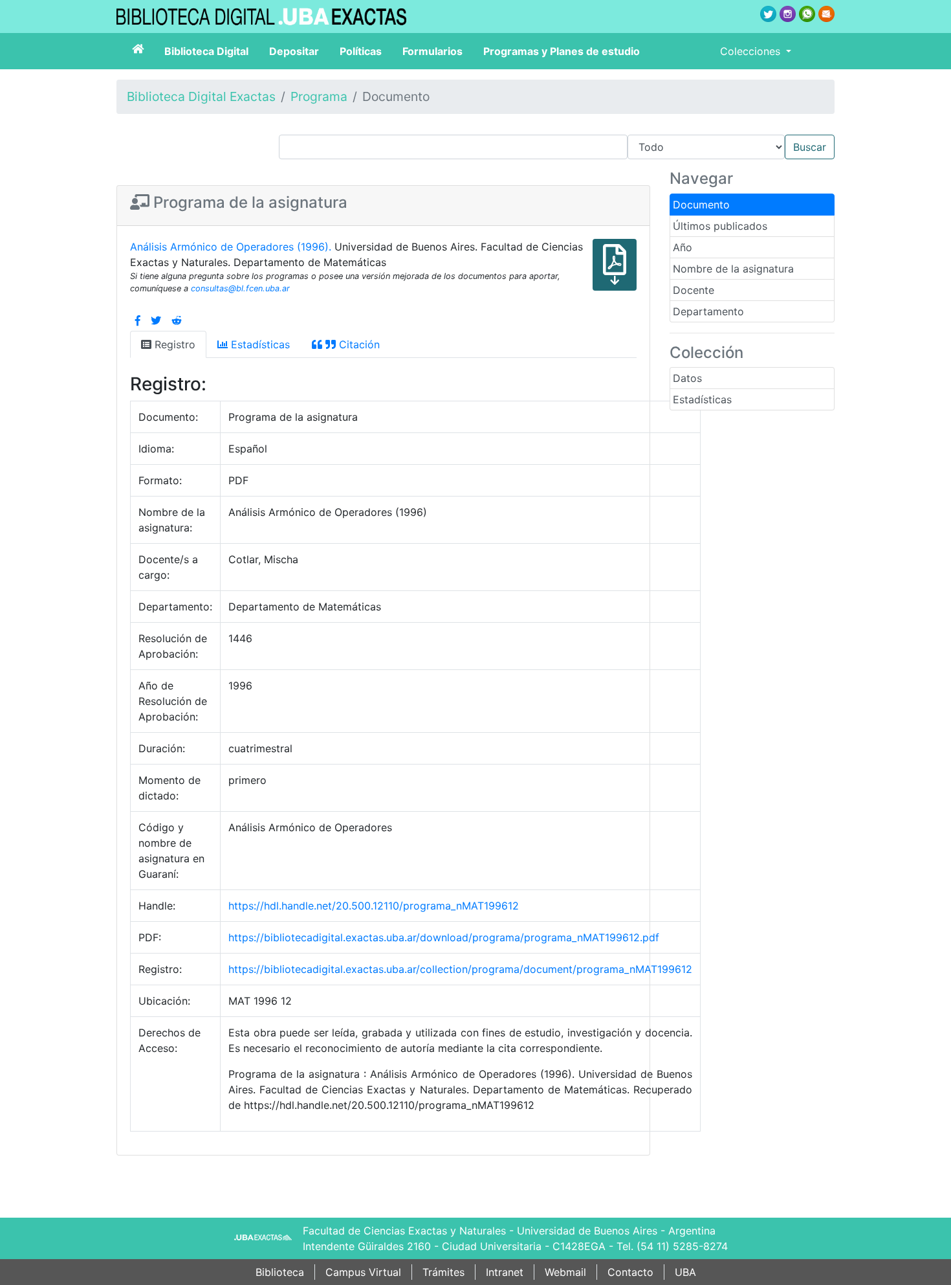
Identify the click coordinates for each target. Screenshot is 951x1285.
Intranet (504, 1272)
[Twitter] (156, 320)
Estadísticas (702, 399)
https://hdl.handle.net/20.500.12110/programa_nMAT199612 (373, 905)
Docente (693, 290)
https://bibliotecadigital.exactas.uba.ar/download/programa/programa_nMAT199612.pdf (443, 937)
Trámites (443, 1272)
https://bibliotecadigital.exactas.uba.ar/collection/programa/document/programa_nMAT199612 (460, 969)
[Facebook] (138, 320)
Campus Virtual (363, 1272)
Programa (318, 96)
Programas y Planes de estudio (561, 51)
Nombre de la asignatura (733, 268)
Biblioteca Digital (206, 51)
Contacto (630, 1272)
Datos (687, 378)
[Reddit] (176, 320)
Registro (173, 344)
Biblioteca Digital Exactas (201, 96)
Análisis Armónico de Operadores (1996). (232, 246)
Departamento (708, 311)
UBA (685, 1272)
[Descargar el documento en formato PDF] (614, 274)
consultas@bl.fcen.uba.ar (240, 288)
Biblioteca (280, 1272)
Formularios (432, 51)
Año (682, 247)
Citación (358, 344)
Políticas (361, 51)
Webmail (565, 1272)
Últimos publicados (720, 225)
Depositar (294, 51)
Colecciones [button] (751, 51)
